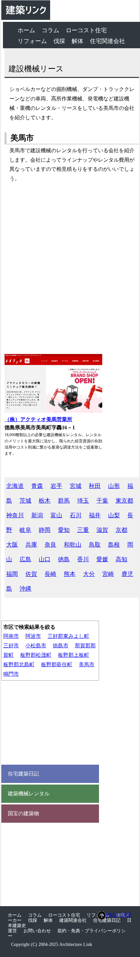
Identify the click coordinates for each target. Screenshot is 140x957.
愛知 (64, 530)
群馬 (64, 500)
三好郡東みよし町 (68, 636)
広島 (25, 559)
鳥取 (95, 544)
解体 (77, 41)
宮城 (75, 486)
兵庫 (31, 544)
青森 (37, 486)
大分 (89, 574)
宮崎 (108, 574)
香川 (83, 559)
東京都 (124, 500)
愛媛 (102, 559)
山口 (44, 559)
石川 (75, 515)
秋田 (95, 486)
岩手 (56, 486)
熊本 (70, 574)
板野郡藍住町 (56, 664)
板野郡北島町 (19, 664)
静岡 (44, 530)
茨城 (25, 500)
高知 (121, 559)
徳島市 (60, 645)
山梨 (114, 515)
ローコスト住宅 (86, 30)
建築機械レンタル (28, 793)
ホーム (26, 30)
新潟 (37, 515)
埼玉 (83, 500)
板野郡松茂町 (35, 655)
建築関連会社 (73, 920)
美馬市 (86, 664)
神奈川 (15, 515)
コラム (50, 30)
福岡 (12, 574)
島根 (114, 544)
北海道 (15, 486)
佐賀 (31, 574)
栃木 (44, 500)
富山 (56, 515)
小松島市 (35, 645)
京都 (121, 530)
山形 (114, 486)
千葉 (102, 500)
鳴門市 (11, 674)
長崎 (50, 574)
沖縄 (25, 588)
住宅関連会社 (107, 41)
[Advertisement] (70, 269)
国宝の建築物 (23, 813)
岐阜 (25, 530)
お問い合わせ (37, 930)
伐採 (59, 41)
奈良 (50, 544)
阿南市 (11, 636)
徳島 (64, 559)
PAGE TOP (118, 915)
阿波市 (33, 636)
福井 (95, 515)
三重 (83, 530)
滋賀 (102, 530)
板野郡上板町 (73, 655)
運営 (12, 930)
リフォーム (32, 41)
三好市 (11, 645)
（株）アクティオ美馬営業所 (38, 419)
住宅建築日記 (23, 773)
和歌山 (72, 544)
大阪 (12, 544)
